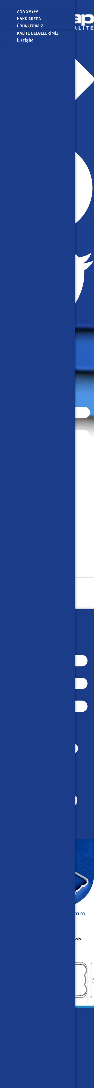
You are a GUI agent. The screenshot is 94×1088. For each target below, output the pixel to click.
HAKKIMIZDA (29, 19)
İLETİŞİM (25, 41)
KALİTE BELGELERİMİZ (37, 33)
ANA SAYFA (27, 11)
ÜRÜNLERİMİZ (30, 26)
